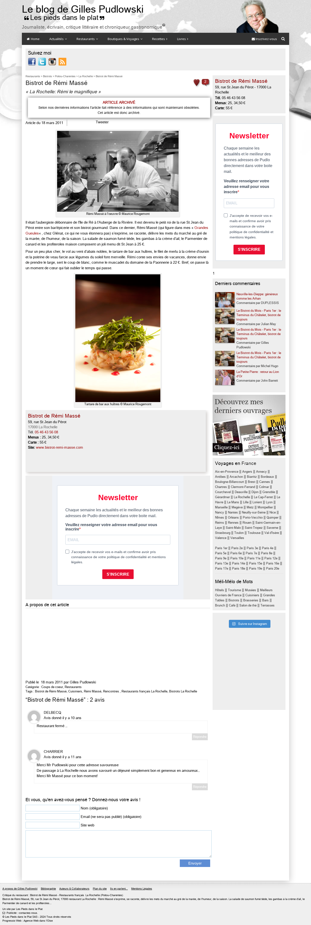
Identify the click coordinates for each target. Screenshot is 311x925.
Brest (251, 482)
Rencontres (111, 691)
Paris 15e (255, 563)
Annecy (261, 471)
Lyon (269, 502)
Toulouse (254, 533)
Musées (250, 590)
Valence (220, 538)
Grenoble (268, 492)
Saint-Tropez (254, 528)
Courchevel (223, 492)
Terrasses (267, 605)
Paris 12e (270, 558)
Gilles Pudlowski (83, 682)
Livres (182, 39)
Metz (250, 507)
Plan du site (100, 888)
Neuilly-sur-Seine (254, 512)
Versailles (237, 538)
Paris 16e (272, 563)
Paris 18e (238, 568)
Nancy (219, 512)
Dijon (255, 492)
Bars (265, 600)
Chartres (221, 487)
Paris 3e (252, 548)
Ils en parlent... (119, 888)
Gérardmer (222, 497)
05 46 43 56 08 (46, 432)
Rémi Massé (92, 691)
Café (232, 605)
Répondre (200, 737)
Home (35, 39)
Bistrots (233, 600)
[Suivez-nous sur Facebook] (32, 61)
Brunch (220, 605)
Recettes (159, 39)
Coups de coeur (52, 687)
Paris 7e (251, 553)
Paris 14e (238, 563)
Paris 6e (236, 553)
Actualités (56, 39)
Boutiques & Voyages (124, 39)
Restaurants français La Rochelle (144, 691)
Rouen (246, 522)
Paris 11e (253, 558)
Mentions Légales (141, 888)
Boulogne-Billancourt (229, 482)
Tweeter (102, 122)
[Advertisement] (118, 643)
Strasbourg (222, 533)
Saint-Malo (233, 528)
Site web (87, 825)
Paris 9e (220, 558)
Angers (247, 471)
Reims (219, 522)
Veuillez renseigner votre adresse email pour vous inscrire (246, 186)
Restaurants (86, 39)
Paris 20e (272, 568)
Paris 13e (221, 563)
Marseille (221, 507)
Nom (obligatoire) (94, 808)
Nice (272, 512)
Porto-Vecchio (253, 517)
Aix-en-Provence (226, 471)
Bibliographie (48, 888)
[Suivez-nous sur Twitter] (42, 61)
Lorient (257, 502)
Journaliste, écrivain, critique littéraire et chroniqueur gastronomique (93, 27)
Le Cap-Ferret (263, 497)
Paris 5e (220, 553)
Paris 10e (236, 558)
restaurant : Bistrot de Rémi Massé (36, 895)
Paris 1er (221, 548)
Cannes (264, 482)
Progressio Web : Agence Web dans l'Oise (27, 920)
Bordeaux (267, 477)
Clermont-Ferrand (243, 487)
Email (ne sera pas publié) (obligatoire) (111, 817)
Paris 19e (255, 568)
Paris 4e (267, 548)
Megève (237, 507)
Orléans (233, 517)
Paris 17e (221, 568)
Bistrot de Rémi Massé (51, 691)
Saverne (272, 528)
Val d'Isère (271, 533)
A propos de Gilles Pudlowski (19, 888)
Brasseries (250, 600)
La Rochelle (242, 497)
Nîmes (219, 517)
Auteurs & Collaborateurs (74, 888)
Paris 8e (266, 553)
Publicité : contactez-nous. (20, 913)
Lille (246, 502)
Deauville (241, 492)
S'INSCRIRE (249, 249)
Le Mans (233, 502)
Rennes (233, 522)
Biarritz (252, 477)
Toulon (239, 533)
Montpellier (265, 507)
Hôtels (219, 590)
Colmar (264, 487)
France (249, 463)
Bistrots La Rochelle (183, 691)
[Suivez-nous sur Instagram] (52, 61)
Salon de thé (248, 605)
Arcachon (236, 477)
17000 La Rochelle (42, 427)
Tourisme (234, 590)
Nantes (233, 512)
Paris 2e (237, 548)
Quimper (272, 517)
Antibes (220, 477)
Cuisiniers (75, 691)
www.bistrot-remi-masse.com (59, 447)
